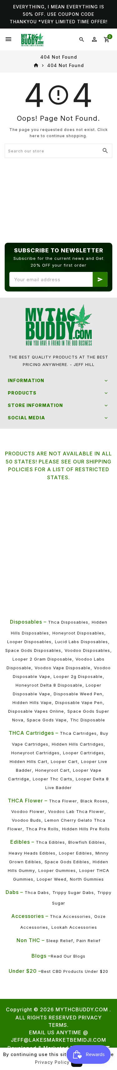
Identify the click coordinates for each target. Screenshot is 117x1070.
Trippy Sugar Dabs (73, 892)
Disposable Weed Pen (78, 693)
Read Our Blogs (68, 956)
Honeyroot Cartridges (35, 752)
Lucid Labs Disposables (81, 641)
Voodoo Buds (26, 820)
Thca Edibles (50, 842)
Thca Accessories (70, 916)
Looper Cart (64, 761)
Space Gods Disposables (33, 650)
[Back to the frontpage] (36, 65)
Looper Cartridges (83, 752)
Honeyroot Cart (52, 770)
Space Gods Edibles (67, 861)
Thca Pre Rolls (42, 828)
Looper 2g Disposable (78, 676)
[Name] (100, 279)
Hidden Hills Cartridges (78, 744)
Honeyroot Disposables (78, 632)
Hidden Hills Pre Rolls (86, 828)
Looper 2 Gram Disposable (42, 659)
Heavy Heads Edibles (32, 853)
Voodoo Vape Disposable (62, 667)
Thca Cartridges (78, 733)
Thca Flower (63, 800)
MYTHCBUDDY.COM (82, 1009)
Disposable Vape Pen (79, 702)
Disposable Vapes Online (36, 711)
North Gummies (87, 879)
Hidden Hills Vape (32, 702)
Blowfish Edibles (86, 842)
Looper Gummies (57, 870)
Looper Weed (51, 879)
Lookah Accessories (74, 927)
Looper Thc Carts (52, 778)
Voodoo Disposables (87, 650)
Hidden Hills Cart (28, 761)
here (35, 135)
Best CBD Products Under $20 (74, 971)
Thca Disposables (68, 622)
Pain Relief (88, 940)
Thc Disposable (87, 719)
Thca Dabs (37, 892)
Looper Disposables (29, 641)
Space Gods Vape (47, 719)
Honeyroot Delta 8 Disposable (49, 685)
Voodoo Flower (28, 811)
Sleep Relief (59, 940)
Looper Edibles (75, 853)
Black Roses (94, 800)
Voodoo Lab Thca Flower (76, 811)
